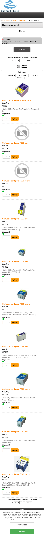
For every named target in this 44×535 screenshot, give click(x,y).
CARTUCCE (12, 41)
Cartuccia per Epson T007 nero (15, 219)
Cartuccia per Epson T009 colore (16, 304)
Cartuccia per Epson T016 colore (16, 389)
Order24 (4, 41)
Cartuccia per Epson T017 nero (15, 432)
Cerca (22, 31)
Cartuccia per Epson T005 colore (16, 181)
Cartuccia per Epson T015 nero (15, 346)
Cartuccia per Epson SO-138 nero (16, 100)
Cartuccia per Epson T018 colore (16, 474)
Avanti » (28, 60)
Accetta (22, 532)
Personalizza (22, 525)
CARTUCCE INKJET (23, 41)
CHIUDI (42, 512)
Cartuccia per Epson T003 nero (15, 143)
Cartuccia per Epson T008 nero (15, 261)
